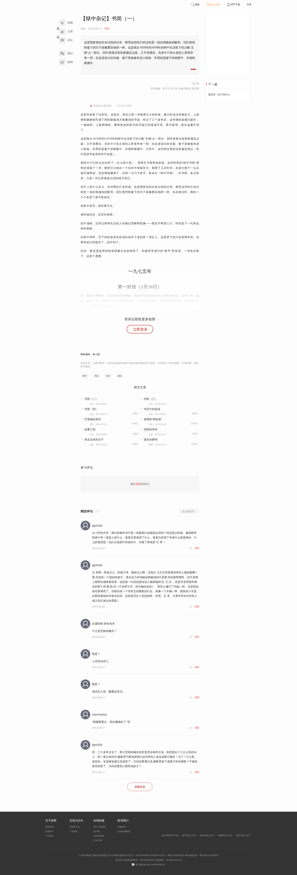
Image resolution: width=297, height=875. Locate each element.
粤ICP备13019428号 (209, 855)
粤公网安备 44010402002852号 (150, 864)
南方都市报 (99, 835)
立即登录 (140, 329)
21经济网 (98, 840)
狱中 (85, 375)
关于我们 (49, 835)
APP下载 (235, 4)
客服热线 (122, 826)
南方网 (97, 831)
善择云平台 (74, 826)
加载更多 (139, 787)
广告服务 (73, 831)
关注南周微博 (124, 831)
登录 (249, 4)
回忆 (120, 375)
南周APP (49, 831)
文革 (108, 375)
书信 (96, 375)
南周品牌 (49, 826)
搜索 (197, 4)
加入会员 (215, 4)
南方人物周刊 (100, 826)
